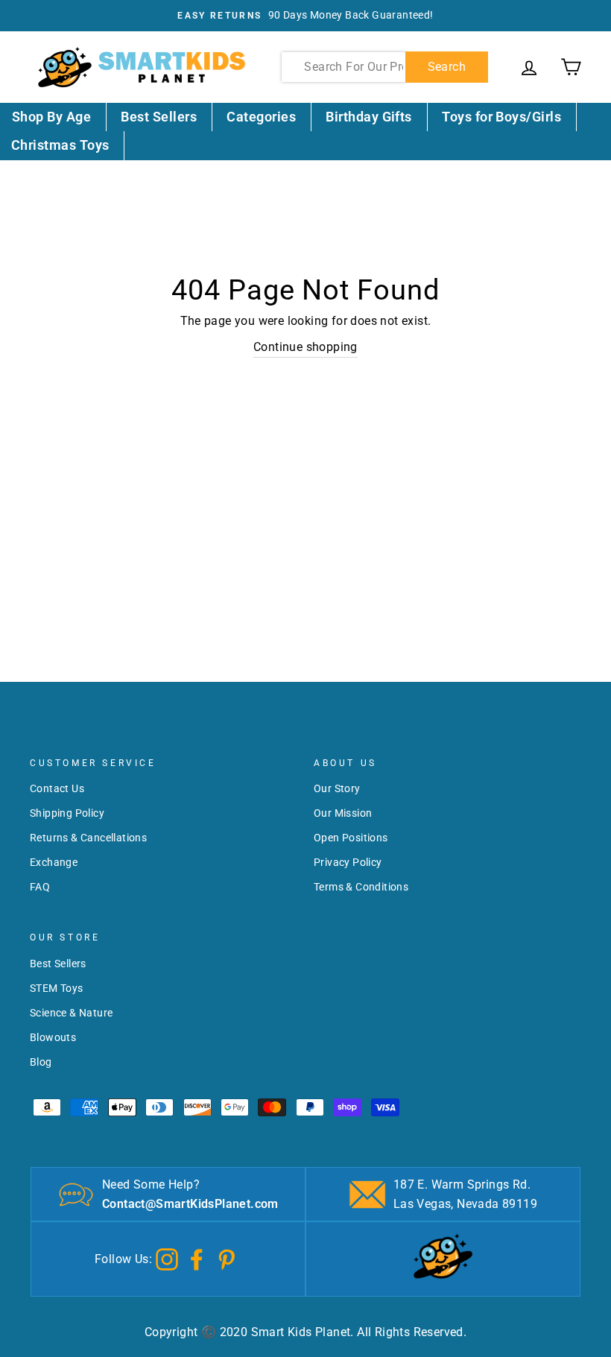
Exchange (53, 862)
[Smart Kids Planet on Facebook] (197, 1258)
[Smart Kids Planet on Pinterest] (226, 1258)
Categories (261, 116)
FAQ (40, 887)
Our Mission (343, 813)
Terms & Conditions (361, 887)
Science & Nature (71, 1013)
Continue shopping (305, 347)
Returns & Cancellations (88, 838)
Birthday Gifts (368, 116)
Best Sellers (159, 116)
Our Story (337, 788)
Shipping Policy (67, 813)
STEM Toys (56, 988)
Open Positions (351, 838)
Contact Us (57, 788)
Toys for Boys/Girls (501, 116)
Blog (41, 1062)
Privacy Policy (348, 862)
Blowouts (53, 1037)
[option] (305, 15)
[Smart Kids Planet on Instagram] (167, 1258)
